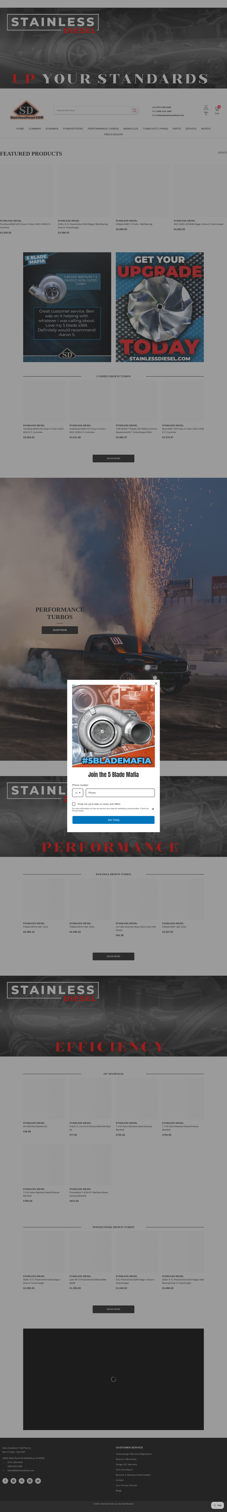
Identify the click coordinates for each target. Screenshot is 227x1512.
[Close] (156, 683)
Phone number (80, 785)
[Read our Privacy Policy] (153, 809)
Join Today (114, 820)
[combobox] (77, 793)
